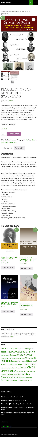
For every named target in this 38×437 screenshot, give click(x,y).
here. (12, 336)
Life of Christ (19, 371)
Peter (12, 374)
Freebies (27, 363)
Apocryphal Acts (20, 349)
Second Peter (28, 377)
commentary (16, 361)
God (33, 364)
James (14, 368)
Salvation (17, 377)
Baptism (26, 352)
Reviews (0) (19, 148)
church (17, 358)
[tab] (8, 148)
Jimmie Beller (8, 370)
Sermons (5, 380)
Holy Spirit (3, 368)
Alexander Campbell (10, 349)
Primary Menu (35, 2)
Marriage (29, 371)
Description (8, 148)
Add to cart (14, 134)
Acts (3, 348)
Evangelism (10, 364)
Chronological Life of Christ (8, 358)
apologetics (29, 349)
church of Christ (24, 358)
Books (8, 11)
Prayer (15, 374)
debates (24, 361)
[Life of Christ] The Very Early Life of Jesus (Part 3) (16, 404)
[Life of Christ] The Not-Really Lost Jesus (13, 400)
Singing (11, 380)
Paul (8, 374)
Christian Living (23, 354)
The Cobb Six (6, 2)
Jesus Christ (27, 367)
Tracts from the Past (23, 380)
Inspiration (9, 368)
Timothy (15, 380)
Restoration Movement (9, 142)
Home (3, 11)
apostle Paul (6, 352)
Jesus (18, 368)
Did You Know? (31, 361)
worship (30, 380)
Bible (32, 351)
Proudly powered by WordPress (9, 434)
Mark (25, 371)
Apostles (17, 351)
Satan (23, 377)
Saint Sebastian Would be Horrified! (12, 397)
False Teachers (18, 364)
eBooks (3, 364)
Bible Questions (5, 355)
